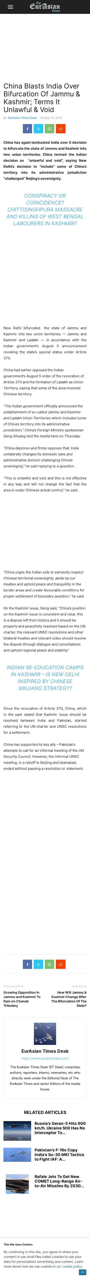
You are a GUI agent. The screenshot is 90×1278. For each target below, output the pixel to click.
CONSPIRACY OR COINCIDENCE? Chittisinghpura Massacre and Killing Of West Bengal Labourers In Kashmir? (45, 209)
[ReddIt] (61, 128)
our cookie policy (69, 1266)
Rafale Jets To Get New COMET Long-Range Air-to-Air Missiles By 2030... (59, 1181)
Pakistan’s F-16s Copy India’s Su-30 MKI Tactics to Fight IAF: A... (59, 1155)
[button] (10, 7)
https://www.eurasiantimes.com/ (45, 1058)
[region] (45, 50)
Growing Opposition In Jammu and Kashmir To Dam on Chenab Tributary (22, 998)
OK (82, 1272)
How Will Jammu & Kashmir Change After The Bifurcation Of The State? (69, 998)
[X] (38, 128)
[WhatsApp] (49, 128)
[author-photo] (45, 1045)
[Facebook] (27, 128)
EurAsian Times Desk (22, 117)
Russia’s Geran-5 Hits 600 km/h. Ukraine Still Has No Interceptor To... (60, 1128)
